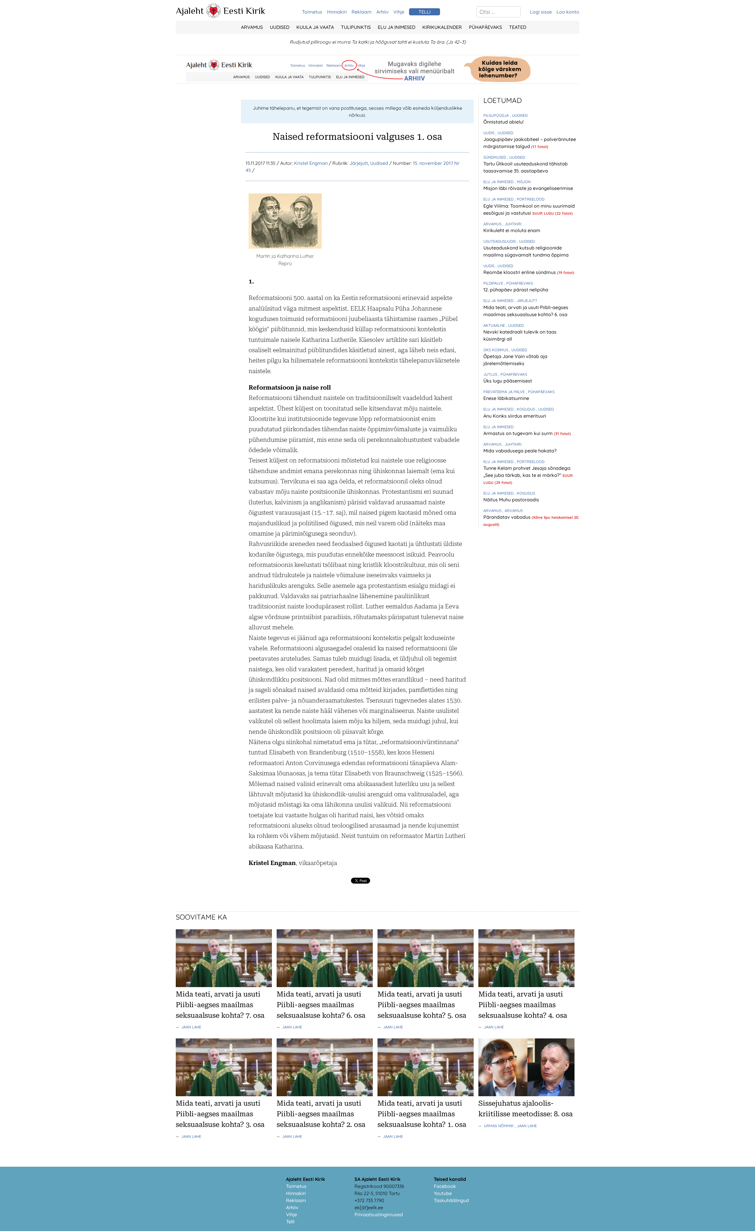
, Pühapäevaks (518, 283)
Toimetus (312, 12)
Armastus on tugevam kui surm (518, 433)
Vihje (398, 12)
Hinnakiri (337, 12)
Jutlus (490, 374)
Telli (290, 1222)
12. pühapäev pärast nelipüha (515, 290)
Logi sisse (541, 12)
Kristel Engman (311, 163)
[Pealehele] (213, 16)
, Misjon (523, 181)
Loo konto (568, 12)
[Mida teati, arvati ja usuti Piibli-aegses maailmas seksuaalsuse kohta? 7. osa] (224, 985)
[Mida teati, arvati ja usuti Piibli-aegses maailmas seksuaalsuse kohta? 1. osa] (426, 1094)
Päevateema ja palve (504, 391)
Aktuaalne (494, 325)
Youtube (443, 1193)
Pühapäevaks (485, 27)
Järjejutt (358, 163)
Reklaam (362, 12)
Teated (517, 27)
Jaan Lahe (191, 1027)
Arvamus (252, 27)
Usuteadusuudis (500, 241)
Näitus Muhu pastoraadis (511, 500)
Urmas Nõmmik (499, 1125)
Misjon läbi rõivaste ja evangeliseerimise (528, 188)
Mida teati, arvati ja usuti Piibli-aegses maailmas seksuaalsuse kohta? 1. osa (422, 1114)
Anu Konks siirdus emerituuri (514, 416)
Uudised (279, 27)
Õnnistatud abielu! (503, 122)
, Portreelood (529, 199)
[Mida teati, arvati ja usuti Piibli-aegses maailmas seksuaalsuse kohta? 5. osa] (426, 985)
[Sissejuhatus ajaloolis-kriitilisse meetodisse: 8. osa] (526, 1094)
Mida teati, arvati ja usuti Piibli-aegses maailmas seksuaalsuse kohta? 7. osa (220, 1005)
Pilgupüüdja (496, 115)
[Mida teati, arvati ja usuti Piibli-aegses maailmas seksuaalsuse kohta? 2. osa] (325, 1094)
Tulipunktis (356, 27)
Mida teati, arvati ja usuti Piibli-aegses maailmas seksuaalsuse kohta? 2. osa (321, 1114)
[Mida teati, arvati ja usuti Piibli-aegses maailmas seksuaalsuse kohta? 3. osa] (224, 1094)
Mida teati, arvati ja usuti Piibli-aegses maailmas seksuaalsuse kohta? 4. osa (522, 1005)
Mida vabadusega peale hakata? (520, 451)
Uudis (489, 132)
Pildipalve (493, 283)
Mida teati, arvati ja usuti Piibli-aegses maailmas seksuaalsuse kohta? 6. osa (321, 1005)
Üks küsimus (496, 349)
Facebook (445, 1186)
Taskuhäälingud (451, 1200)
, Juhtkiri (512, 223)
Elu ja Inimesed (396, 27)
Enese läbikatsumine (506, 398)
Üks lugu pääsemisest (507, 381)
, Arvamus (513, 510)
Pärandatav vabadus (507, 517)
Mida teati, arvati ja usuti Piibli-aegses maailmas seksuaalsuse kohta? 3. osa (220, 1114)
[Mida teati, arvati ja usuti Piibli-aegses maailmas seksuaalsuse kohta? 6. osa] (325, 985)
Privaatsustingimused (378, 1214)
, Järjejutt (526, 300)
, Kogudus (525, 409)
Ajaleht (190, 10)
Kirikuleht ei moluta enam (511, 230)
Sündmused (495, 157)
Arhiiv (382, 12)
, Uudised (519, 115)
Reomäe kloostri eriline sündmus (520, 272)
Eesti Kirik (244, 10)
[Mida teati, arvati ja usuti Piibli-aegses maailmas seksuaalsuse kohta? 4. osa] (526, 985)
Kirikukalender (442, 27)
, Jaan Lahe (526, 1125)
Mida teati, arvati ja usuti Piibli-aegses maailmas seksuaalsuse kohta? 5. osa (422, 1005)
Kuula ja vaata (315, 27)
